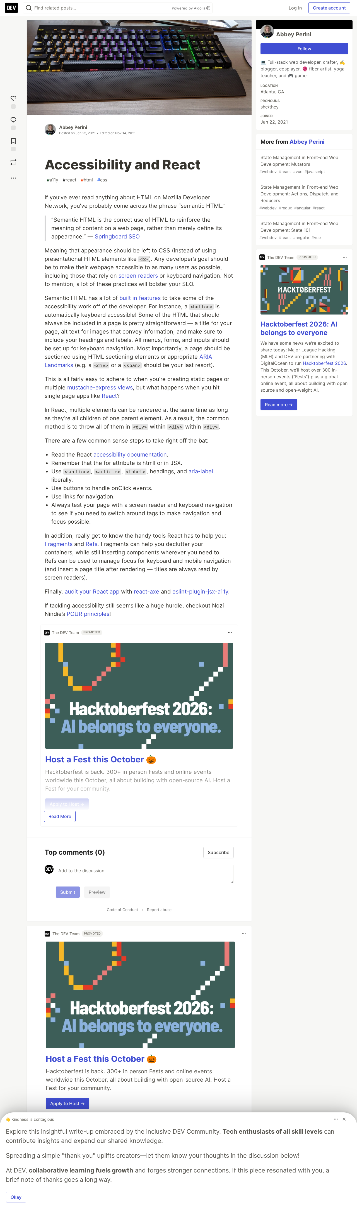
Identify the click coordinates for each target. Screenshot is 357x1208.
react (69, 180)
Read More (60, 816)
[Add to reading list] (13, 143)
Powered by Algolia (189, 8)
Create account (329, 8)
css (102, 180)
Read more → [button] (279, 404)
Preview (97, 892)
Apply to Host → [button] (67, 1103)
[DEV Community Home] (11, 7)
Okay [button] (16, 1197)
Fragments (59, 544)
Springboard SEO (117, 236)
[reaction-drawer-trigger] (13, 101)
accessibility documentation (130, 454)
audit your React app (92, 591)
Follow (304, 48)
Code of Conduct (122, 909)
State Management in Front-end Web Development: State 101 (298, 230)
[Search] (28, 8)
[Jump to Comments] (13, 122)
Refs (91, 544)
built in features (140, 298)
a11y (52, 180)
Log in (295, 8)
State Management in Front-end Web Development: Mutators (298, 164)
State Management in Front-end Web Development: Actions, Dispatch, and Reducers (299, 197)
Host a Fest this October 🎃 (100, 759)
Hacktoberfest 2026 (324, 363)
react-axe (146, 591)
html (87, 180)
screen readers (138, 275)
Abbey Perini (73, 127)
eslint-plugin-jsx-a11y (200, 591)
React (109, 396)
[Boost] (13, 162)
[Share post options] (13, 178)
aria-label (201, 471)
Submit (67, 892)
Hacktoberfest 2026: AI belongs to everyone (298, 328)
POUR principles (88, 614)
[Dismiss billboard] (344, 1119)
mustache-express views (100, 387)
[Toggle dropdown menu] (229, 632)
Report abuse (159, 909)
